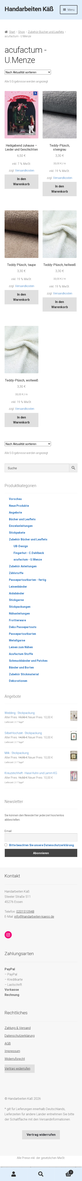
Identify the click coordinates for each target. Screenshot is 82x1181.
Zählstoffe (16, 573)
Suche (41, 1174)
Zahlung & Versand (18, 1028)
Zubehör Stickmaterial (24, 674)
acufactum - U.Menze (28, 559)
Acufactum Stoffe (21, 654)
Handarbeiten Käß (29, 9)
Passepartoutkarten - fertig (27, 579)
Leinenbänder (18, 586)
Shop (21, 31)
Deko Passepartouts (22, 627)
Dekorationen (18, 680)
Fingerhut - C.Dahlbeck (29, 553)
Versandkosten (24, 170)
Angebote (15, 512)
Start (12, 31)
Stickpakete (17, 532)
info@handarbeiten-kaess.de (34, 916)
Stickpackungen (19, 606)
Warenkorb (63, 1171)
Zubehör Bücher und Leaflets (46, 31)
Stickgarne (16, 600)
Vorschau (15, 499)
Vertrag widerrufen (17, 1068)
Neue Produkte (19, 505)
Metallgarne (17, 640)
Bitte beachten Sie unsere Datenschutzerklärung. (42, 845)
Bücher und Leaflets (22, 519)
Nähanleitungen (19, 613)
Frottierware (17, 620)
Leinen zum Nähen (21, 647)
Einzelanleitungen (21, 525)
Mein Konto (13, 1174)
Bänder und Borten (21, 667)
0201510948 (25, 911)
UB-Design (21, 546)
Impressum (12, 1051)
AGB (8, 1043)
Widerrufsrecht (15, 1059)
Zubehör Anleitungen (23, 566)
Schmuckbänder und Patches (28, 660)
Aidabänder (16, 593)
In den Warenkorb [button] (21, 181)
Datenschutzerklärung (20, 1036)
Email (8, 831)
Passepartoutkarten (22, 633)
